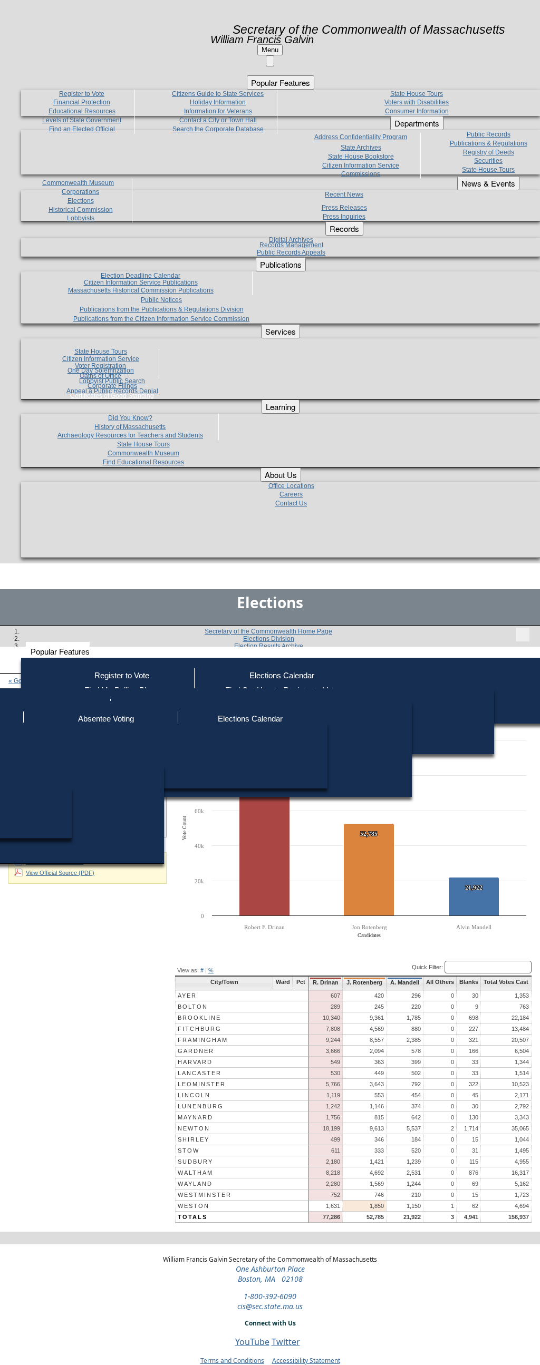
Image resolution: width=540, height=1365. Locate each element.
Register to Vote (121, 675)
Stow (188, 1150)
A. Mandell (404, 982)
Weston (193, 1206)
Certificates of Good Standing (112, 395)
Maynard (195, 1117)
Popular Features (60, 651)
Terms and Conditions (232, 1360)
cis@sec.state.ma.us (270, 1306)
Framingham (203, 1040)
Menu (270, 50)
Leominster (202, 1084)
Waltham (195, 1172)
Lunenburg (201, 1106)
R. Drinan (326, 982)
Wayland (195, 1184)
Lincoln (194, 1095)
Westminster (205, 1195)
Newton (194, 1128)
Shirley (193, 1139)
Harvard (195, 1062)
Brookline (199, 1018)
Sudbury (195, 1161)
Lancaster (199, 1073)
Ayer (187, 995)
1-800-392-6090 (270, 1296)
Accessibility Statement (306, 1360)
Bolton (193, 1006)
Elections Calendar (281, 675)
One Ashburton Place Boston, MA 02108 (270, 1274)
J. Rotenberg (364, 982)
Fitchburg (199, 1029)
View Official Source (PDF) (60, 873)
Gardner (196, 1051)
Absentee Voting (106, 718)
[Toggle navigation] (522, 634)
